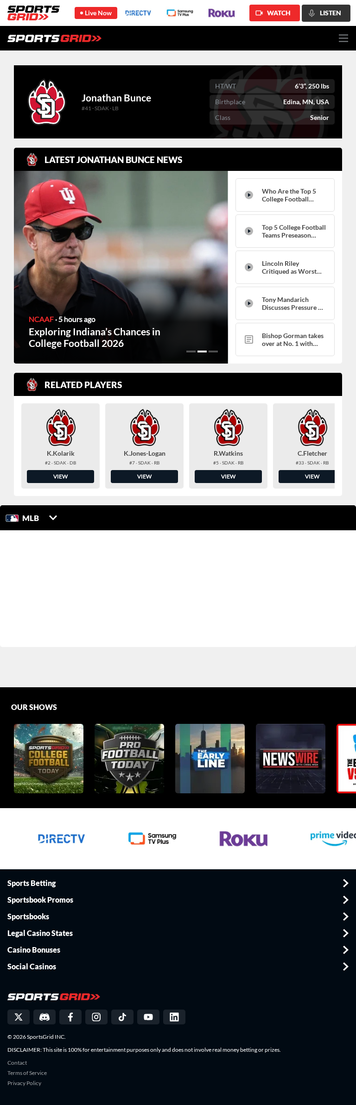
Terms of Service (27, 1073)
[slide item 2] (202, 351)
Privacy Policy (24, 1083)
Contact (17, 1063)
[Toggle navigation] (344, 38)
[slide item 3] (213, 351)
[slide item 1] (191, 351)
